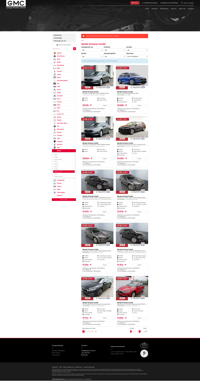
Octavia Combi (58, 171)
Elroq (55, 154)
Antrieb (83, 53)
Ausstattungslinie (109, 53)
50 (89, 331)
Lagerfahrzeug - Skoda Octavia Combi (132, 89)
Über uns (182, 8)
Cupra (59, 74)
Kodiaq (56, 169)
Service (173, 8)
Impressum (55, 367)
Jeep (58, 105)
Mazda (59, 120)
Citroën (59, 71)
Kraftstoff (107, 47)
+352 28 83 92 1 (85, 352)
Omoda (59, 135)
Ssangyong (60, 180)
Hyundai (60, 96)
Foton (59, 89)
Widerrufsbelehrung (68, 367)
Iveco (58, 99)
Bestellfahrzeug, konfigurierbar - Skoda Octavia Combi (97, 89)
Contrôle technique (150, 3)
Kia (58, 111)
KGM (58, 108)
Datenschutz (78, 367)
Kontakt (191, 8)
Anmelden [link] (65, 199)
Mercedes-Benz (62, 123)
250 (96, 331)
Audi (58, 59)
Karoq (56, 166)
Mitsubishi (60, 129)
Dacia (59, 77)
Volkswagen (61, 192)
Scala (55, 174)
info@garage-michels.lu (88, 350)
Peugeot (60, 141)
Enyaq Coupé (57, 159)
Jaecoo (59, 102)
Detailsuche (58, 35)
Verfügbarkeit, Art (87, 47)
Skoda (59, 150)
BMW (59, 62)
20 (86, 331)
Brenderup (60, 65)
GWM (59, 92)
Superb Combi (58, 176)
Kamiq (56, 164)
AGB (60, 367)
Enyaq (56, 157)
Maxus (59, 117)
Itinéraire (85, 355)
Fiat (58, 83)
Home (147, 8)
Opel (58, 138)
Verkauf (154, 8)
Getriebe (129, 47)
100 (92, 331)
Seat (58, 147)
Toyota (59, 186)
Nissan (59, 132)
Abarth (59, 53)
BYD (58, 68)
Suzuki (59, 183)
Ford (58, 86)
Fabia (55, 162)
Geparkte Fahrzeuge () (64, 44)
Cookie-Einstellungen (89, 367)
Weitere (59, 195)
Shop (136, 3)
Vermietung (164, 8)
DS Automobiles (62, 80)
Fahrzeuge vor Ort (60, 41)
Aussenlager (58, 38)
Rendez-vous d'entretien (170, 3)
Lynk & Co (60, 114)
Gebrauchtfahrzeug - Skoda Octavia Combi (97, 195)
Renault (59, 144)
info (82, 40)
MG (58, 126)
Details (105, 105)
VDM (58, 189)
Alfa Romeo (61, 56)
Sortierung (129, 53)
